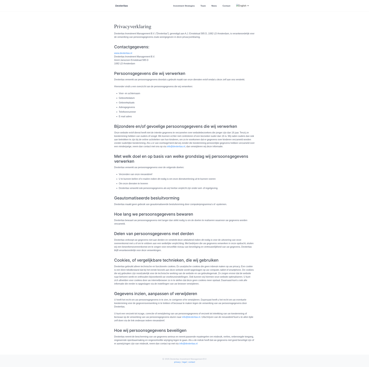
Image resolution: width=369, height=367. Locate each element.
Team (203, 6)
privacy (177, 362)
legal (184, 362)
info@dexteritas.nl (176, 146)
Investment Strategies (184, 6)
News (214, 6)
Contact (226, 6)
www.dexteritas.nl (123, 53)
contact (191, 362)
